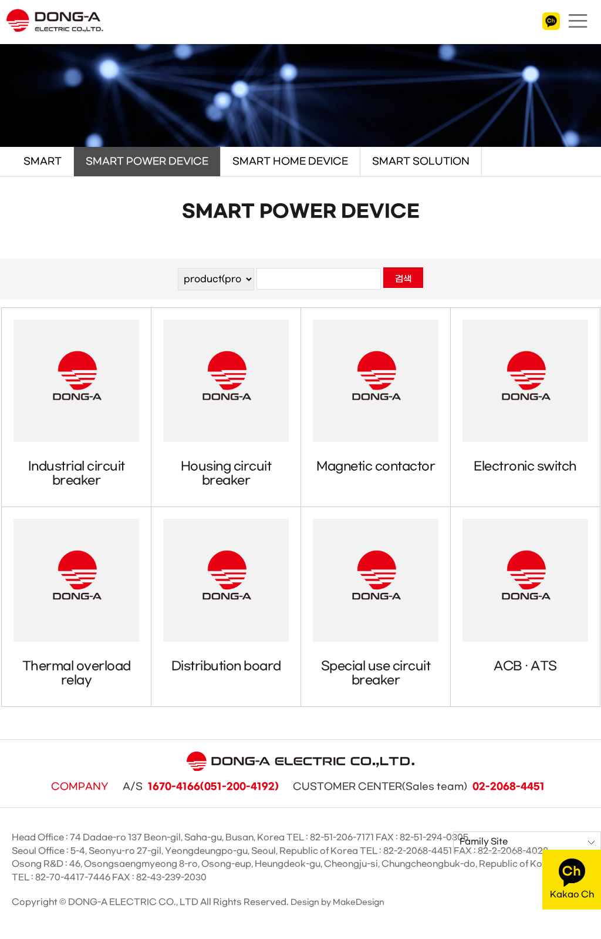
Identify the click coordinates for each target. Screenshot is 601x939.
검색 (403, 279)
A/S (201, 787)
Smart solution (421, 161)
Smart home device (290, 161)
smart (42, 161)
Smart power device (147, 161)
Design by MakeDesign (337, 902)
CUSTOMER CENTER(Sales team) (419, 787)
